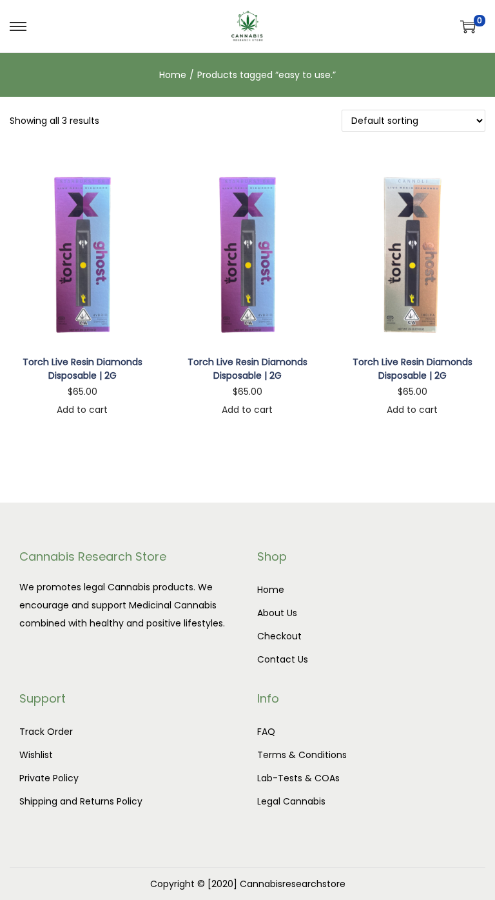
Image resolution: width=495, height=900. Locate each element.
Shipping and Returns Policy (80, 801)
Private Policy (49, 778)
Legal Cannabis (291, 801)
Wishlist (36, 754)
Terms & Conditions (302, 754)
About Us (277, 612)
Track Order (46, 731)
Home (172, 74)
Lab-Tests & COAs (298, 778)
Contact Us (282, 659)
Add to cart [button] (82, 409)
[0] (468, 26)
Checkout (279, 636)
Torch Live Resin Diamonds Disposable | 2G (82, 368)
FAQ (266, 731)
